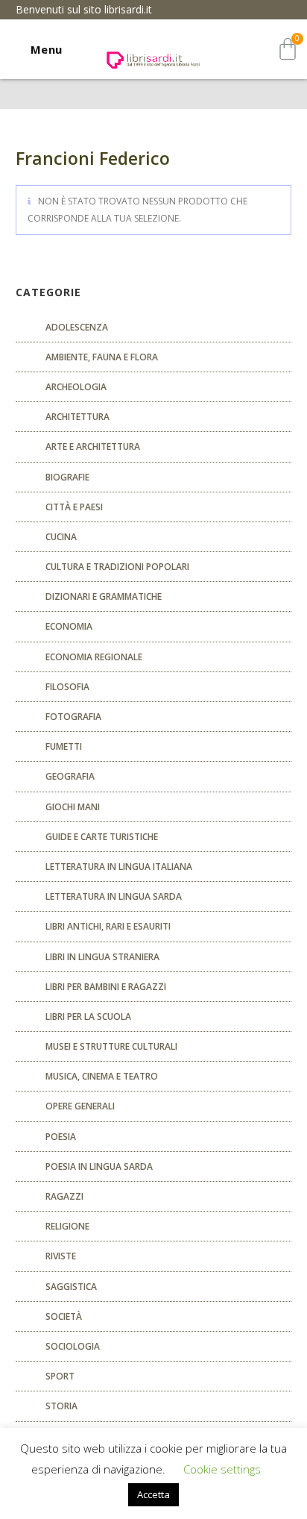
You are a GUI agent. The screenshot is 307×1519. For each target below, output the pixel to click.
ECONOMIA (68, 626)
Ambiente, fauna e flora (101, 357)
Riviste (60, 1256)
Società (63, 1316)
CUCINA (61, 536)
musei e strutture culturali (111, 1046)
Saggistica (71, 1286)
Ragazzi (64, 1196)
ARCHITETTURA (77, 416)
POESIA (60, 1136)
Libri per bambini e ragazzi (105, 986)
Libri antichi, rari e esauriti (108, 926)
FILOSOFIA (67, 686)
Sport (60, 1376)
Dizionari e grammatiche (103, 596)
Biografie (67, 477)
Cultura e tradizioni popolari (117, 566)
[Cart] (288, 49)
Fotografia (73, 716)
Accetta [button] (153, 1494)
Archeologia (76, 386)
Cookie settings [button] (222, 1469)
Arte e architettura (92, 446)
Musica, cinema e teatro (101, 1076)
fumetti (63, 746)
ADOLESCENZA (76, 327)
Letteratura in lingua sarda (113, 896)
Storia (61, 1406)
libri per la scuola (88, 1016)
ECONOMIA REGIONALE (93, 657)
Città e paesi (74, 507)
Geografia (70, 776)
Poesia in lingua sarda (99, 1166)
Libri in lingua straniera (102, 956)
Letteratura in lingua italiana (118, 866)
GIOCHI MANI (72, 807)
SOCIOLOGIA (72, 1346)
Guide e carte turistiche (101, 836)
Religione (67, 1226)
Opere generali (80, 1106)
